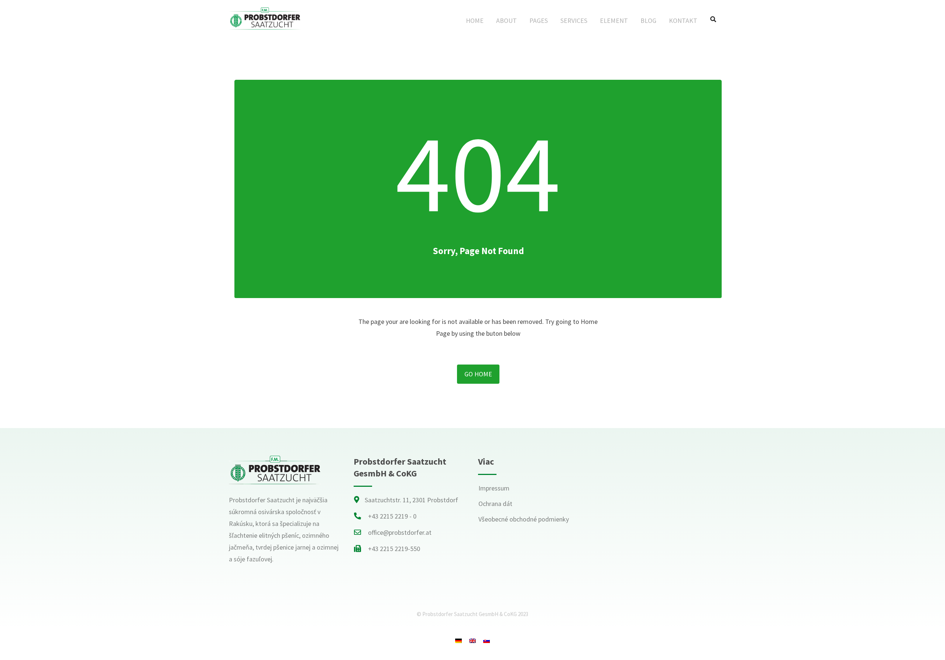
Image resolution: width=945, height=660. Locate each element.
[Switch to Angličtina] (472, 640)
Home (475, 20)
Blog (648, 20)
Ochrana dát (495, 503)
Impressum (493, 488)
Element (614, 20)
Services (573, 20)
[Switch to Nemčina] (458, 640)
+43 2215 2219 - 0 (392, 516)
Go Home (478, 374)
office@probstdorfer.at (400, 532)
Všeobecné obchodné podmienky (523, 519)
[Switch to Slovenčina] (487, 640)
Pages (538, 20)
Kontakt (683, 20)
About (506, 20)
